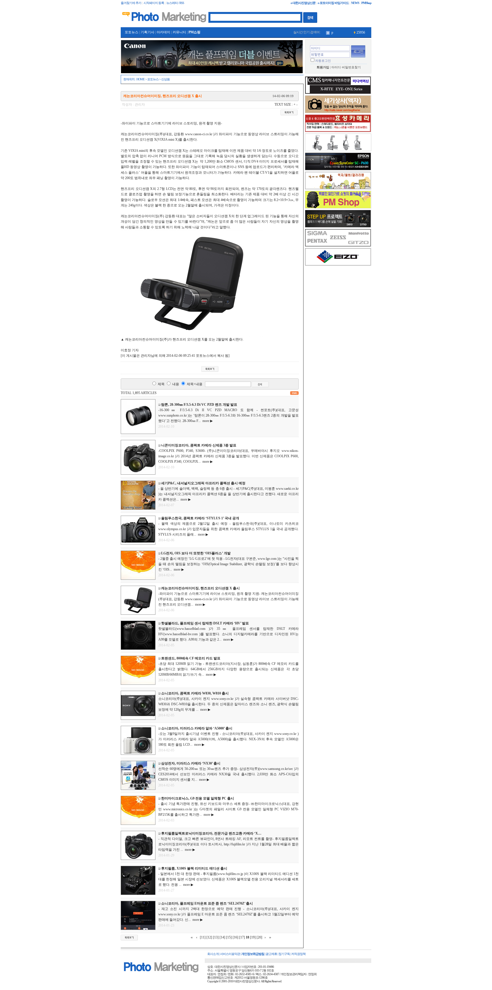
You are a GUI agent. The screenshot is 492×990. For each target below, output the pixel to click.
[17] (242, 937)
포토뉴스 (131, 32)
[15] (229, 937)
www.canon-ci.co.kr (198, 134)
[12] (209, 937)
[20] (259, 937)
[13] (216, 937)
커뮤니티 (179, 32)
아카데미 (163, 32)
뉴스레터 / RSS (175, 3)
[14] (222, 937)
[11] (203, 937)
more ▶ (207, 421)
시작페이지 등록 (154, 3)
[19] (253, 937)
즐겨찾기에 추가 (131, 3)
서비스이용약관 (230, 954)
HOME (140, 79)
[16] (235, 937)
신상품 (165, 79)
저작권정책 (298, 954)
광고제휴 (271, 954)
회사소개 (213, 954)
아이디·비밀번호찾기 (346, 67)
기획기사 (147, 32)
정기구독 (284, 954)
